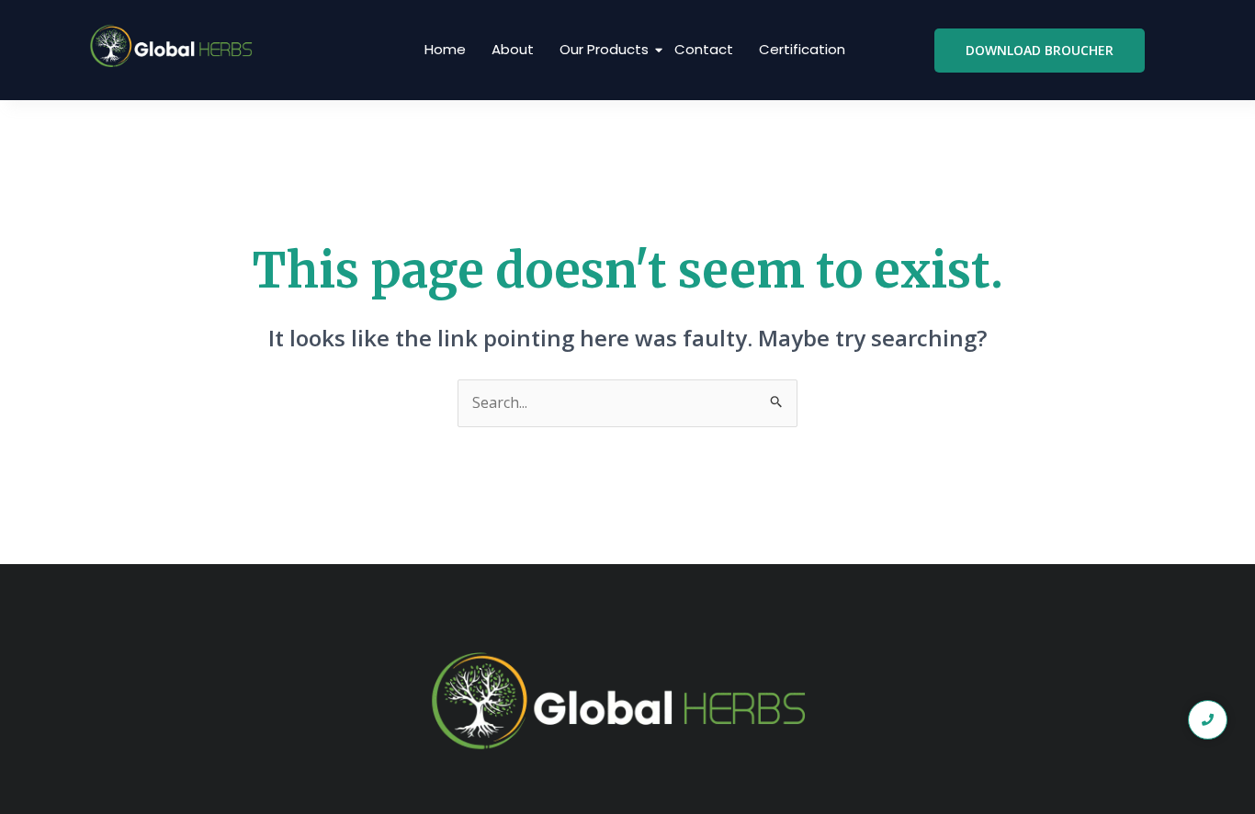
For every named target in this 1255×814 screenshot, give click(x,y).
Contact (703, 49)
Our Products (604, 49)
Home (445, 49)
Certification (802, 49)
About (513, 49)
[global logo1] (175, 46)
